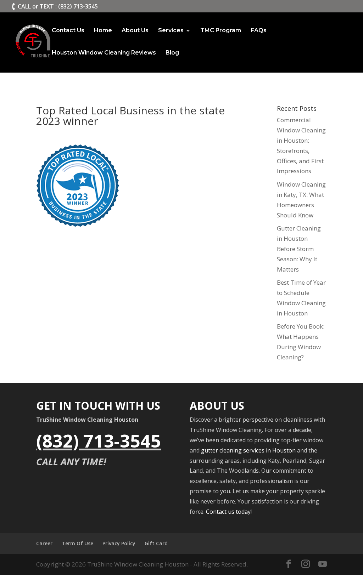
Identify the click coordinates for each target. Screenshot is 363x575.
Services (171, 31)
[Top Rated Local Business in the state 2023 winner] (77, 221)
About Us (135, 31)
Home (103, 31)
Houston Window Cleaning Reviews (104, 53)
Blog (172, 53)
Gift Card (156, 543)
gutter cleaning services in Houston (248, 450)
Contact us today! (229, 512)
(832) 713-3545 (98, 441)
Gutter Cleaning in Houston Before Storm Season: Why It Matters (299, 248)
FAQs (259, 31)
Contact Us (68, 31)
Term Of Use (77, 543)
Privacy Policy (118, 543)
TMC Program (220, 31)
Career (44, 543)
